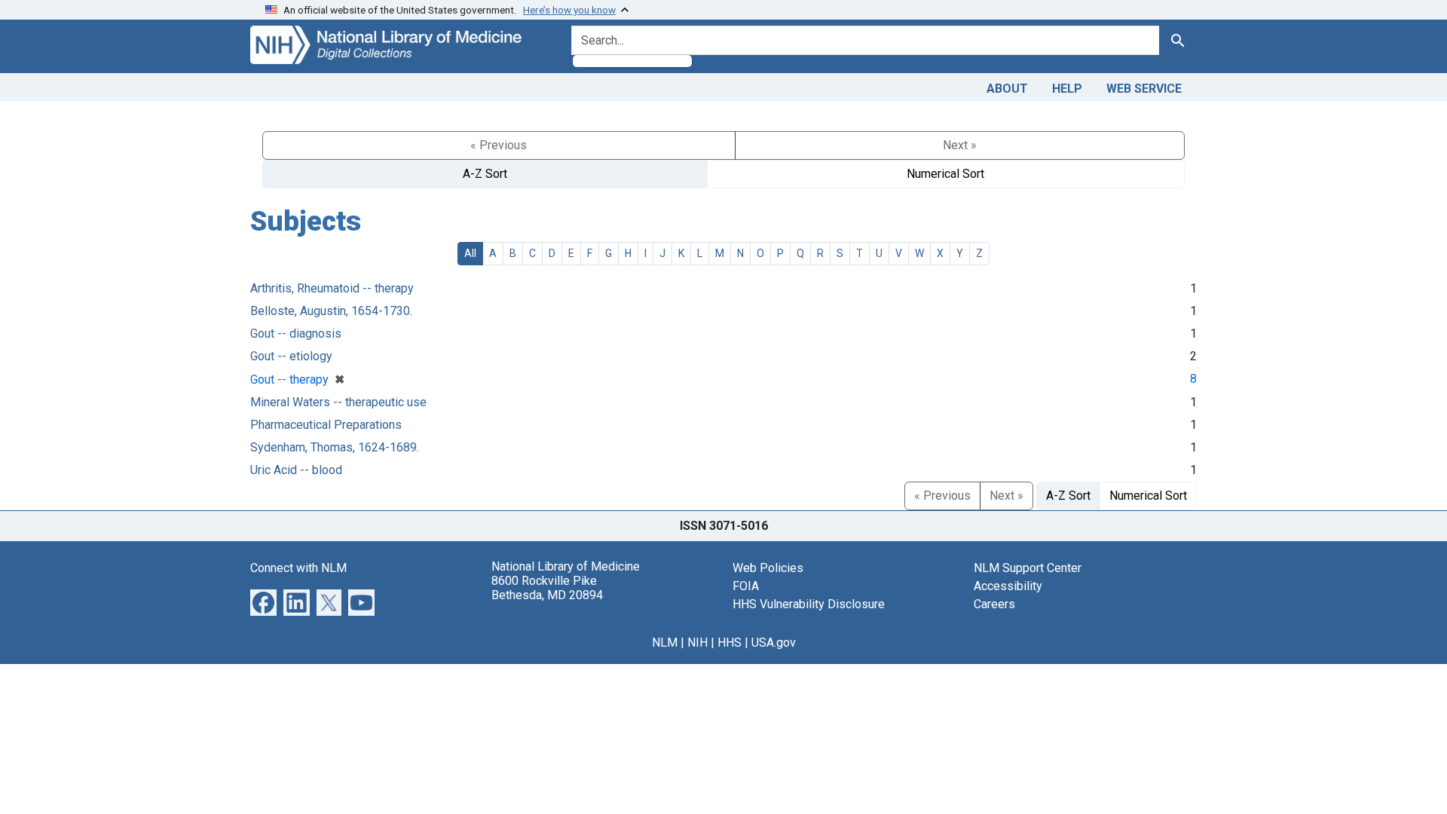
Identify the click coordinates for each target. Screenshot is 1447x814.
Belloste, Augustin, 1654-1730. (331, 311)
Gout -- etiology (291, 356)
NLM (665, 642)
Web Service (1144, 88)
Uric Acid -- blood (296, 470)
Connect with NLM (298, 568)
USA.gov (773, 642)
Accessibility (1008, 586)
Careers (994, 604)
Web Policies (768, 568)
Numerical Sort (945, 174)
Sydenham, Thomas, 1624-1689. (334, 447)
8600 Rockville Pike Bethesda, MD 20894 (547, 588)
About (1007, 88)
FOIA (746, 586)
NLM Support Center (1027, 568)
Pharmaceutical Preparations (326, 425)
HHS (729, 642)
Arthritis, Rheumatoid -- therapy (332, 288)
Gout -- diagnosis (295, 333)
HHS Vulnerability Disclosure (809, 604)
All (470, 253)
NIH (697, 642)
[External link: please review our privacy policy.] (263, 601)
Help (1067, 88)
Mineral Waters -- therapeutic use (338, 402)
